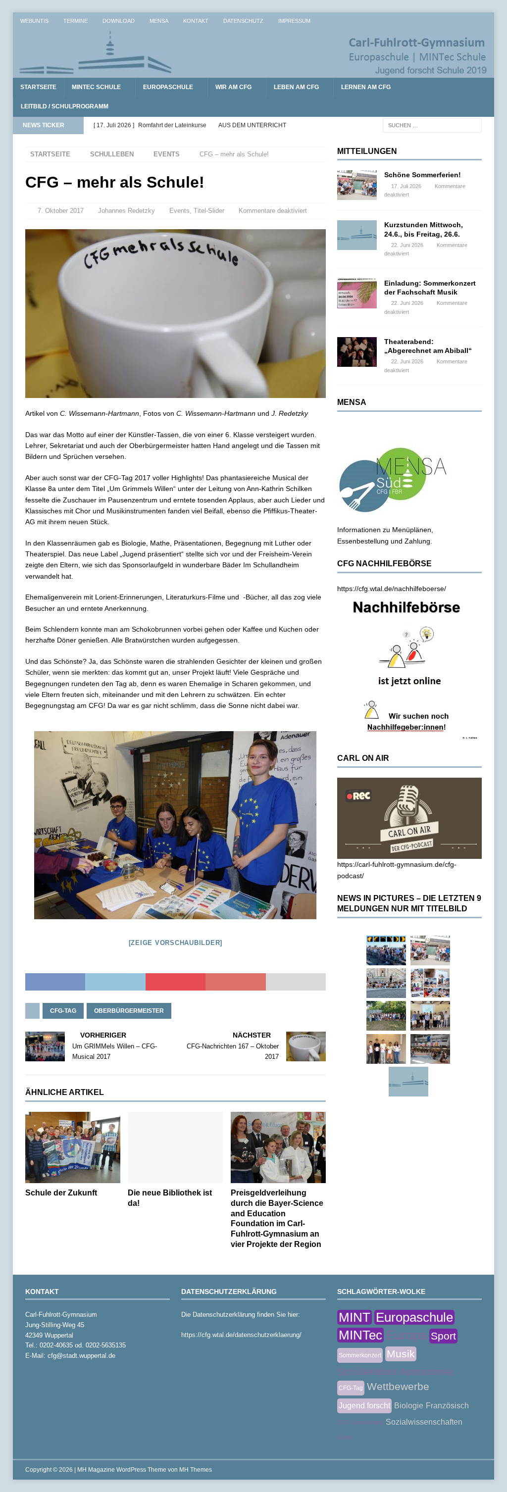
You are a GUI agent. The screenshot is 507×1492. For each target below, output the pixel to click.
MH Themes (195, 1469)
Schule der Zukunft (61, 1193)
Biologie (408, 1405)
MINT (354, 1317)
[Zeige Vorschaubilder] (176, 942)
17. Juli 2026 (406, 186)
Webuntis (34, 21)
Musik (401, 1353)
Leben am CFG (296, 87)
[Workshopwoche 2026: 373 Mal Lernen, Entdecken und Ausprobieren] (430, 983)
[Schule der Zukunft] (72, 1148)
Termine (75, 21)
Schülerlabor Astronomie (395, 1371)
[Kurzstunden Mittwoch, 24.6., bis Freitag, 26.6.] (357, 235)
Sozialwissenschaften (424, 1422)
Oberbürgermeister (129, 1010)
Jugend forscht (364, 1405)
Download (118, 21)
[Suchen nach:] (432, 125)
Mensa (159, 21)
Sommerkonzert (360, 1355)
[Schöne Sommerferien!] (357, 185)
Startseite (38, 87)
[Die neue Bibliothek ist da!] (175, 1148)
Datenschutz (243, 21)
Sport (443, 1336)
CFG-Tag (63, 1010)
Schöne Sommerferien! (422, 175)
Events (179, 210)
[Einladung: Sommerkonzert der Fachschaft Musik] (357, 293)
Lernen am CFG (366, 87)
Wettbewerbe (398, 1386)
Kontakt (195, 21)
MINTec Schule (96, 87)
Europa (406, 1335)
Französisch (447, 1405)
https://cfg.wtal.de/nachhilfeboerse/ (391, 589)
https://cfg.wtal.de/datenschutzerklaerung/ (241, 1335)
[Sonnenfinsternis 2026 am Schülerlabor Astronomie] (386, 950)
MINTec (360, 1335)
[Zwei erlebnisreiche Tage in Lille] (386, 1016)
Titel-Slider (209, 210)
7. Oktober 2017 (61, 210)
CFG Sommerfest (360, 1422)
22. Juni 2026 (407, 245)
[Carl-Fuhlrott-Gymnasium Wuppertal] (254, 72)
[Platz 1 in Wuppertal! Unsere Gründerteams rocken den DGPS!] (386, 1049)
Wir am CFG (233, 87)
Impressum (294, 21)
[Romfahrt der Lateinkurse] (386, 983)
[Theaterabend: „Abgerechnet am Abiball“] (357, 352)
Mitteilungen (367, 151)
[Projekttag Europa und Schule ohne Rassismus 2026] (430, 1049)
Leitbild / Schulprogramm (64, 106)
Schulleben (112, 154)
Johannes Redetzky (126, 210)
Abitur (345, 1437)
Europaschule (168, 87)
